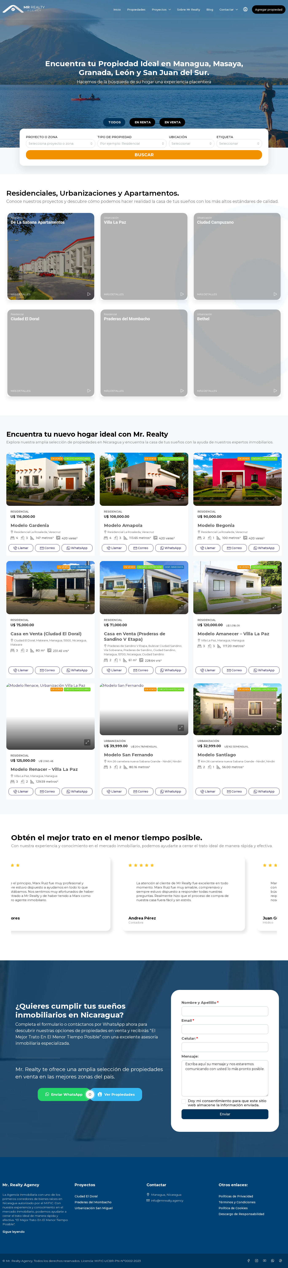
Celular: (189, 1038)
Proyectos (159, 9)
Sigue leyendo (14, 1232)
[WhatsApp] (273, 1261)
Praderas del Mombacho (93, 1202)
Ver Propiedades (119, 1095)
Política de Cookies (233, 1208)
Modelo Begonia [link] (216, 525)
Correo (49, 548)
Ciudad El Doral (86, 1196)
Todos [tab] (114, 122)
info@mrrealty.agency (167, 1200)
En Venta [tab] (173, 122)
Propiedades (136, 9)
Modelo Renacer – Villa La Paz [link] (44, 769)
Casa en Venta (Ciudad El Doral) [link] (46, 633)
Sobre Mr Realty (188, 9)
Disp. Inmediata (80, 567)
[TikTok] (281, 1261)
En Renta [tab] (143, 122)
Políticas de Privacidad (236, 1196)
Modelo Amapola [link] (123, 525)
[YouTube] (265, 1261)
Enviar (225, 1114)
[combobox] (60, 143)
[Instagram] (257, 1261)
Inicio (117, 9)
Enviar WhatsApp (66, 1095)
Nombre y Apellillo (199, 1002)
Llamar (23, 548)
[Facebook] (249, 1261)
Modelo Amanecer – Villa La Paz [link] (233, 633)
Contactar (226, 9)
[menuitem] (245, 9)
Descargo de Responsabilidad (241, 1214)
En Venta (56, 458)
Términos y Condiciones (237, 1202)
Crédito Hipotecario (77, 458)
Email (187, 1020)
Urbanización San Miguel (94, 1208)
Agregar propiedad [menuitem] (268, 9)
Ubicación (178, 137)
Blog (209, 9)
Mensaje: (190, 1056)
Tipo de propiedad (114, 137)
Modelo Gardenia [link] (30, 525)
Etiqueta (225, 137)
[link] (50, 479)
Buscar (144, 154)
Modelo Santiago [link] (217, 754)
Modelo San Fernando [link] (128, 754)
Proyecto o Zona (41, 137)
